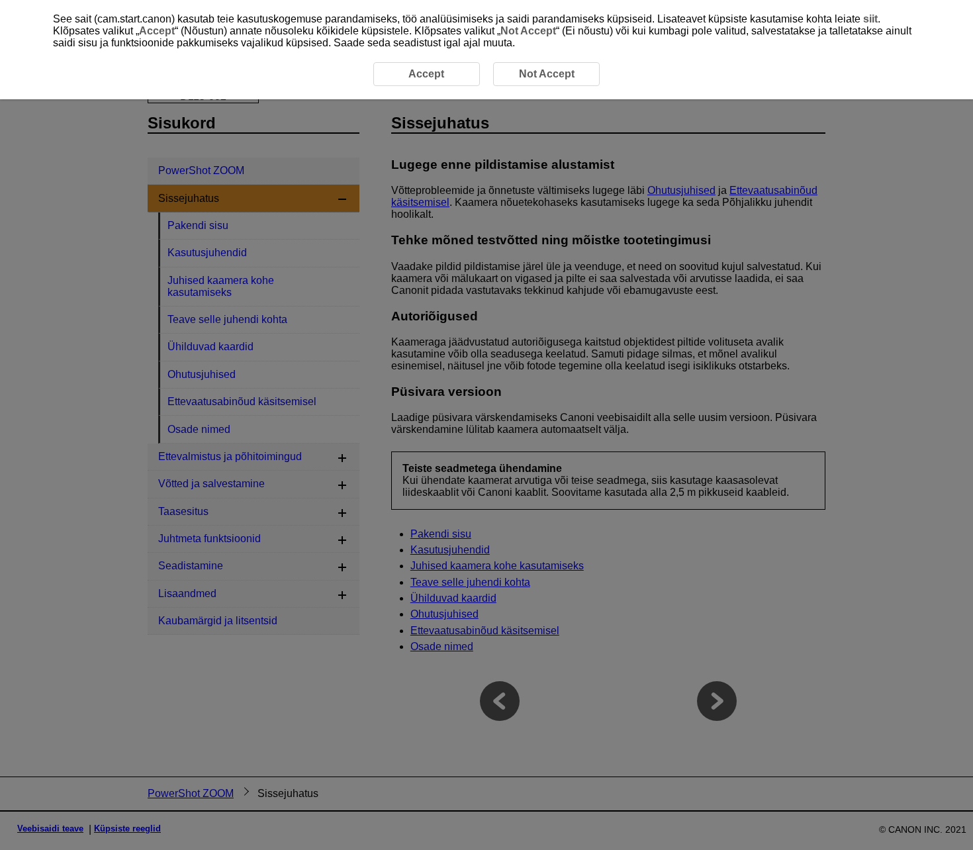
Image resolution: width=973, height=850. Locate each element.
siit (870, 18)
